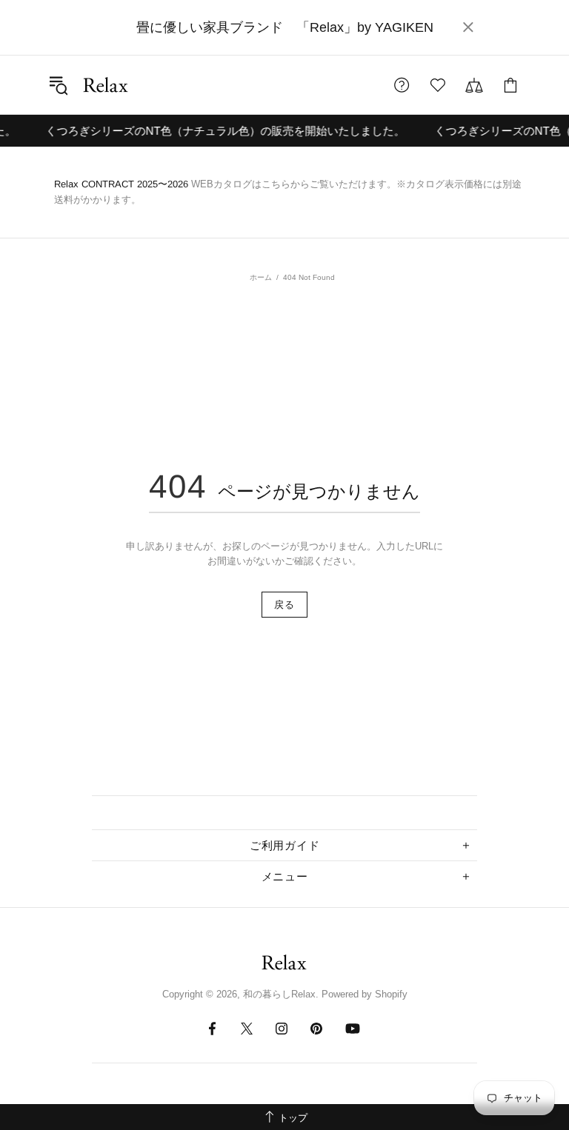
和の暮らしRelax (106, 85)
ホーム (261, 277)
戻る (284, 604)
